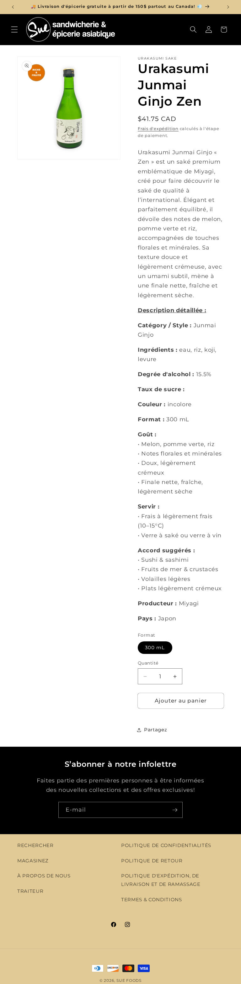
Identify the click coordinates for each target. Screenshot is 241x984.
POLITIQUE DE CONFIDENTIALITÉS (166, 845)
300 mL (155, 647)
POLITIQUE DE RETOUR (152, 861)
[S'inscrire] (174, 810)
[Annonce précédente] (13, 7)
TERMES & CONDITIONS (151, 899)
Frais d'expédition (158, 128)
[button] (14, 29)
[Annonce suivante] (228, 7)
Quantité (148, 663)
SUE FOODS (129, 980)
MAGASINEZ (33, 861)
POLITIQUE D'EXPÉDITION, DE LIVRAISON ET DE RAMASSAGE (161, 880)
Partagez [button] (155, 730)
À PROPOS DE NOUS (44, 876)
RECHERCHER (35, 845)
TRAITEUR (30, 891)
